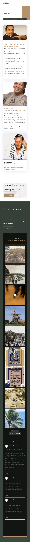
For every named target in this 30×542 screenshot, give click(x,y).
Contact (8, 228)
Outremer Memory (13, 445)
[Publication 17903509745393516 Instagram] (15, 336)
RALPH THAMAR (8, 43)
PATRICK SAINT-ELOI (9, 108)
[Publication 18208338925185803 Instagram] (15, 398)
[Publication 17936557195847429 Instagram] (15, 377)
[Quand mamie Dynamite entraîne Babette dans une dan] (15, 295)
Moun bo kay (22, 44)
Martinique (16, 44)
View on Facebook (8, 471)
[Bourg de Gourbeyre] (15, 254)
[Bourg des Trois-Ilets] (15, 274)
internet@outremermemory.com (16, 240)
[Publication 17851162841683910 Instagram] (15, 316)
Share (7, 473)
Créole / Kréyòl (18, 110)
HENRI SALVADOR (8, 162)
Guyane (11, 163)
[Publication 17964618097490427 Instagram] (15, 357)
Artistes (12, 44)
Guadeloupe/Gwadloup (12, 112)
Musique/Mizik (7, 46)
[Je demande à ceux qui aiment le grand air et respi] (15, 418)
